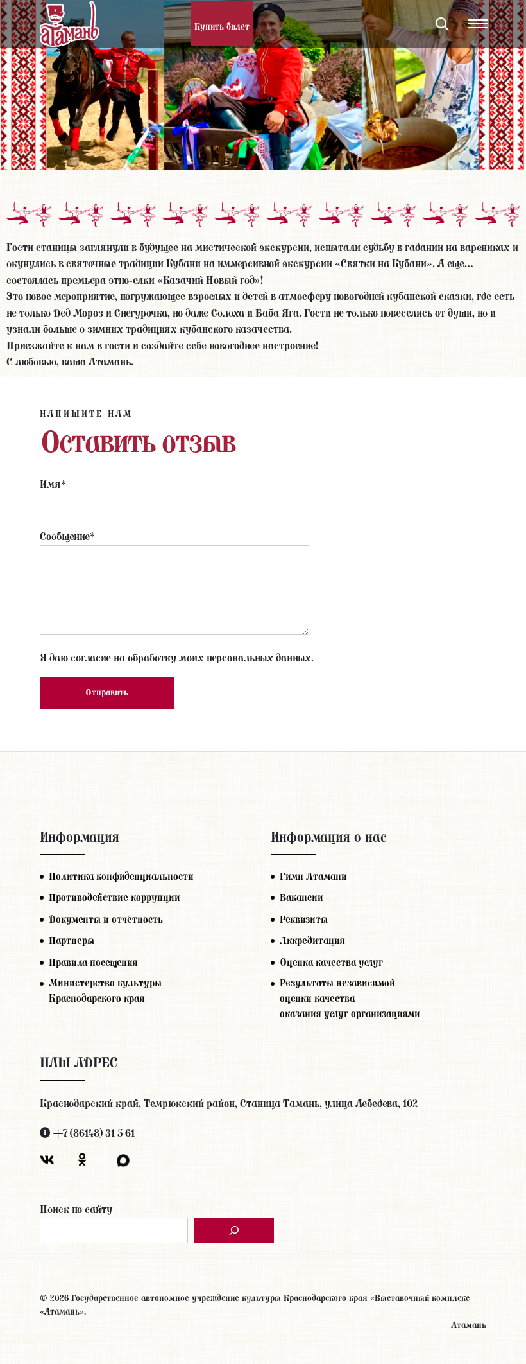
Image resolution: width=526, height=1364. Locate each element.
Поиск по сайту (76, 1209)
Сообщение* (67, 536)
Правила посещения (93, 962)
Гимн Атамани (313, 876)
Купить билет (222, 26)
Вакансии (301, 897)
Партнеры (71, 940)
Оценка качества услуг (331, 962)
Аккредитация (312, 940)
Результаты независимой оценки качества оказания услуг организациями (350, 998)
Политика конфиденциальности (121, 876)
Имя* (53, 484)
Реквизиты (304, 919)
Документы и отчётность (106, 919)
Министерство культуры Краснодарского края (105, 990)
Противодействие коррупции (114, 897)
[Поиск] (234, 1230)
